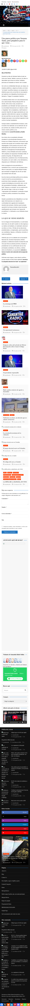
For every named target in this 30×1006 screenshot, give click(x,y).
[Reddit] (8, 61)
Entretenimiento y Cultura (17, 474)
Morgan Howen (5, 897)
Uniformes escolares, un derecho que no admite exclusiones (15, 418)
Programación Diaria (6, 904)
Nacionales (6, 415)
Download (4, 1)
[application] (15, 717)
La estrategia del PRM (9, 304)
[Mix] (20, 61)
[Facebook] (3, 61)
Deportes (10, 472)
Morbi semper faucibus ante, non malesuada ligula (13, 894)
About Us (4, 871)
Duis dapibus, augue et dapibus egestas (11, 881)
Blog (5, 472)
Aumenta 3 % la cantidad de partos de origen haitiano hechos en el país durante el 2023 (19, 947)
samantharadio (6, 46)
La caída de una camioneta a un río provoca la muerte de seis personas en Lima (19, 980)
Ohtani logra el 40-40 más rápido (18, 732)
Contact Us (4, 877)
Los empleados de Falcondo (17, 745)
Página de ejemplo (6, 900)
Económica (16, 472)
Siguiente (23, 279)
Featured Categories (6, 884)
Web (3, 520)
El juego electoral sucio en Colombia (14, 448)
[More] (26, 61)
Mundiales (6, 477)
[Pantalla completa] (25, 722)
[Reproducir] (5, 722)
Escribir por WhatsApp (16, 678)
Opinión (4, 48)
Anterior (7, 279)
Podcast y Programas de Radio (10, 479)
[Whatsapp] (23, 61)
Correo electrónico (7, 513)
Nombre (4, 507)
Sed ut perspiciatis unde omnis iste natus (11, 914)
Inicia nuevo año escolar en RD (18, 800)
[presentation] (23, 838)
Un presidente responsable (11, 373)
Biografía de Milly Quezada (8, 740)
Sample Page (5, 910)
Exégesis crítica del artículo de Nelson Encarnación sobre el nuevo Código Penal (14, 346)
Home (3, 887)
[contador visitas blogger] (12, 660)
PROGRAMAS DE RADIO (8, 907)
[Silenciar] (22, 722)
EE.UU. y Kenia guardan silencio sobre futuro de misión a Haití (19, 936)
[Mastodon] (17, 61)
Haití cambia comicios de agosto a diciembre (13, 391)
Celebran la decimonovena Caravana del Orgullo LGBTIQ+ (19, 790)
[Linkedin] (11, 61)
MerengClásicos (5, 890)
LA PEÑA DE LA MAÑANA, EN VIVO (15, 482)
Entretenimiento (7, 474)
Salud (19, 479)
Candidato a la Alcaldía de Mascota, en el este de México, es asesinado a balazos (19, 961)
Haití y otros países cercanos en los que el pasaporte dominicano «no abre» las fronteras (19, 754)
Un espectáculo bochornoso (11, 330)
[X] (6, 61)
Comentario (5, 498)
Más (12, 1000)
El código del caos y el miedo (12, 462)
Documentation (15, 1)
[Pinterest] (14, 61)
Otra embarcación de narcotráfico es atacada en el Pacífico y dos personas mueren (19, 768)
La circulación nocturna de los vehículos (12, 434)
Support (9, 1)
